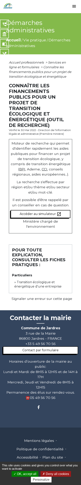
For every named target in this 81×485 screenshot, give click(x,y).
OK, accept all (26, 474)
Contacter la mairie (40, 318)
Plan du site (52, 457)
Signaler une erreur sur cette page (42, 299)
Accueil (13, 40)
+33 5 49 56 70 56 (40, 344)
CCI (44, 169)
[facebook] (40, 407)
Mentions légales (39, 441)
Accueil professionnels (27, 62)
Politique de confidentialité (40, 449)
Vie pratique (34, 40)
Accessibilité (27, 457)
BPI (22, 169)
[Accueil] (8, 6)
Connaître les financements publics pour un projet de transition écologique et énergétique (40, 71)
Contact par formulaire (40, 350)
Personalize (41, 479)
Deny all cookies (57, 474)
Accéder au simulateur (40, 214)
